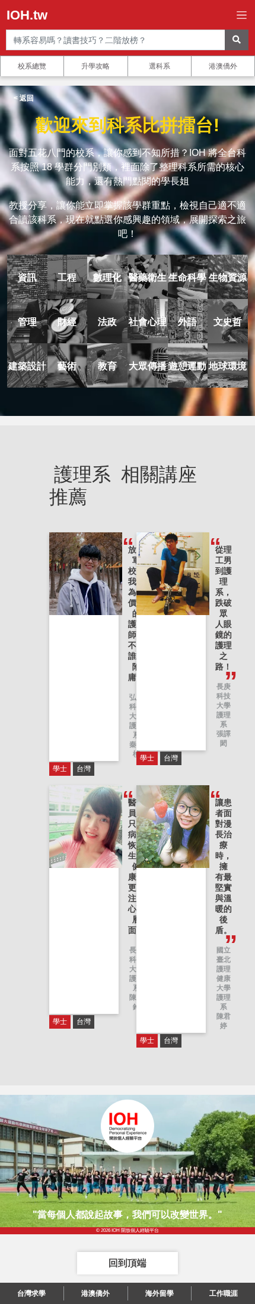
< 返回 (24, 98)
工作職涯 (223, 1293)
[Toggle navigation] (241, 15)
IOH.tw (27, 15)
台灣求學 (31, 1293)
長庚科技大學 (223, 696)
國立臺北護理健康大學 (223, 969)
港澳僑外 (223, 66)
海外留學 (159, 1293)
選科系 (159, 66)
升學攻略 (95, 66)
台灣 (83, 769)
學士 (60, 769)
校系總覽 (32, 66)
